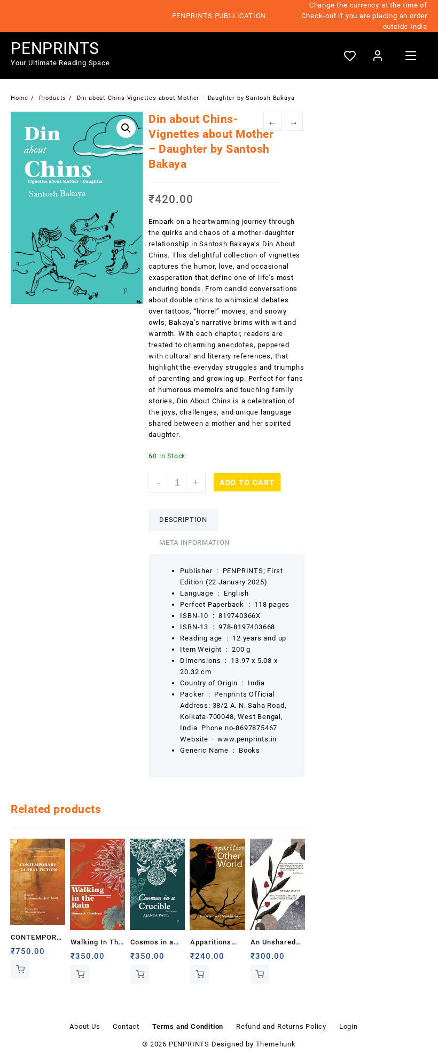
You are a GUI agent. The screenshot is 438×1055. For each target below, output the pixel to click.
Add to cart (247, 482)
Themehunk (276, 1044)
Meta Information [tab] (194, 542)
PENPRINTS (55, 48)
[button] (126, 128)
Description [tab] (183, 519)
